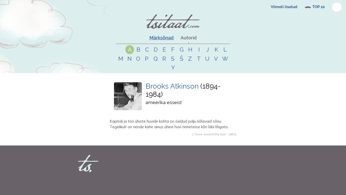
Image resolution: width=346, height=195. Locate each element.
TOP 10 (318, 7)
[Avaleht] (173, 21)
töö (149, 139)
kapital (141, 139)
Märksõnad (161, 37)
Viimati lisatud (284, 7)
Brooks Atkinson (172, 86)
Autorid (189, 37)
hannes (121, 139)
